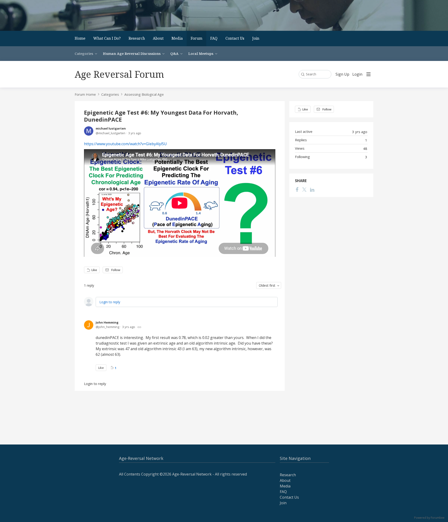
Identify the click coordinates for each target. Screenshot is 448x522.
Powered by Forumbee (429, 518)
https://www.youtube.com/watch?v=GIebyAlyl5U (125, 143)
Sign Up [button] (342, 74)
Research (137, 38)
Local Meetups (200, 53)
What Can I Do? (107, 38)
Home (80, 38)
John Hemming (107, 322)
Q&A (174, 53)
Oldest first (267, 285)
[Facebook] (297, 189)
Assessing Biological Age (144, 94)
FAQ (213, 38)
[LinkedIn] (312, 189)
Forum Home (85, 94)
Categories (84, 53)
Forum (196, 38)
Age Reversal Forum (119, 74)
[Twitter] (304, 189)
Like (94, 270)
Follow (115, 270)
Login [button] (357, 74)
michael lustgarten (111, 128)
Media (177, 38)
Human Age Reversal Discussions (132, 53)
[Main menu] (368, 74)
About (158, 38)
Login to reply (109, 302)
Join (255, 38)
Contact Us (234, 38)
